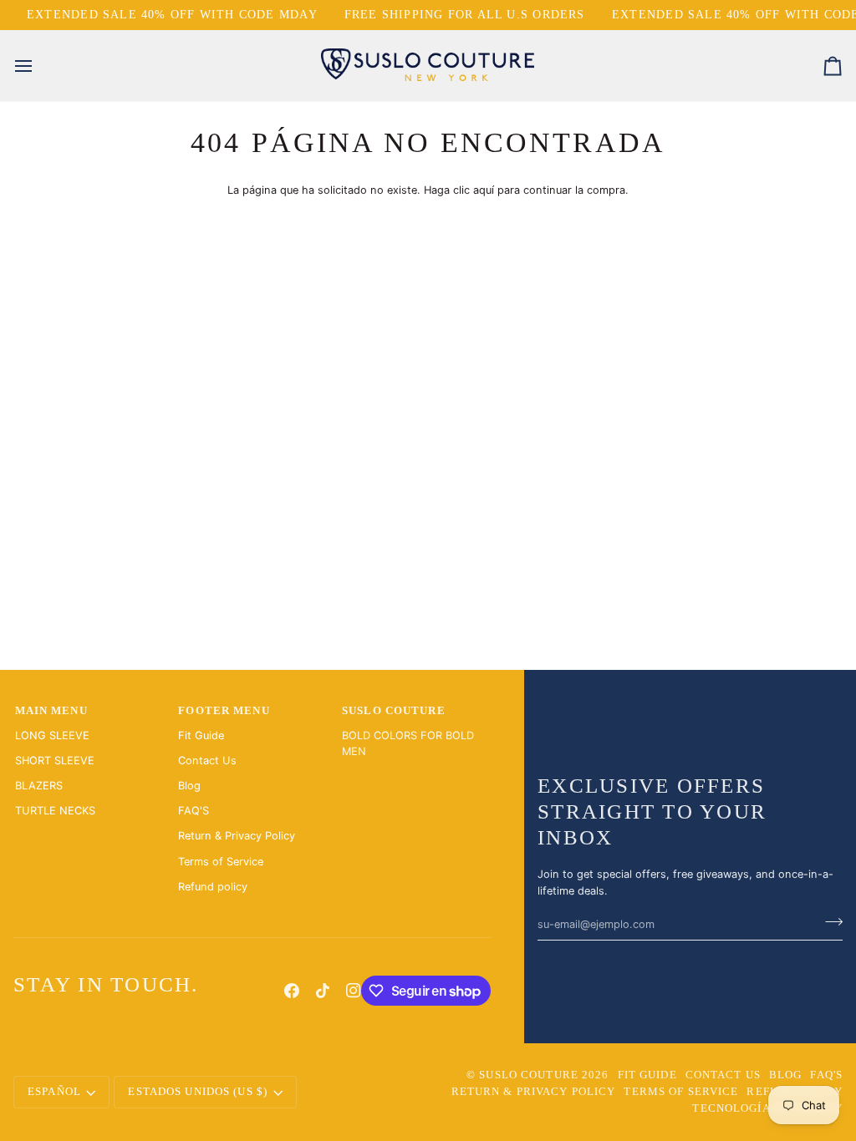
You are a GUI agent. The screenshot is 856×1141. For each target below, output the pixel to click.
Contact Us (207, 760)
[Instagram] (353, 990)
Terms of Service (220, 861)
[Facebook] (291, 990)
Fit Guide (201, 735)
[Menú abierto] (38, 65)
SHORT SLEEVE (54, 760)
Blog (189, 785)
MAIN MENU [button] (51, 711)
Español (54, 1092)
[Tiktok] (322, 990)
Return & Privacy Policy (236, 835)
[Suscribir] (829, 922)
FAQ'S (193, 810)
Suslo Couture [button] (394, 711)
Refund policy (212, 886)
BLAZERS (39, 785)
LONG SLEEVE (52, 735)
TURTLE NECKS (55, 810)
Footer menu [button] (223, 711)
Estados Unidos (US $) (198, 1092)
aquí (483, 190)
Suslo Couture (528, 1075)
